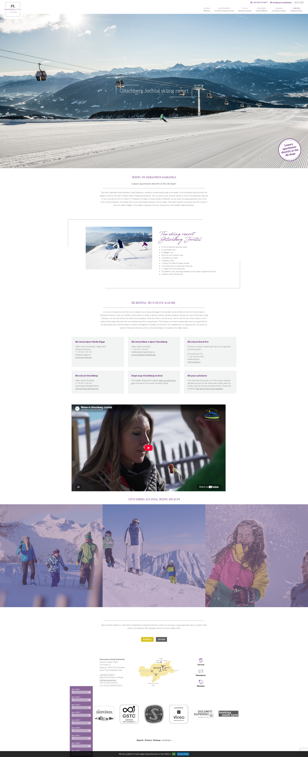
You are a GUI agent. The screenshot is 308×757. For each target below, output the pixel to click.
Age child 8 (76, 743)
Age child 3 (76, 705)
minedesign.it (166, 740)
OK (174, 754)
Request (147, 639)
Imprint (140, 740)
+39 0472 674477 (260, 2)
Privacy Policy (183, 754)
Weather (201, 686)
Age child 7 (76, 736)
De (295, 2)
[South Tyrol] (104, 714)
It (299, 2)
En (302, 2)
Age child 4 (76, 712)
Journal (200, 665)
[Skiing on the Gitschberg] (154, 555)
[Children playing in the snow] (256, 555)
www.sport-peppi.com (83, 357)
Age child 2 (76, 697)
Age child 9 (76, 751)
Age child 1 (76, 689)
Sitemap (156, 740)
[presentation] (2, 555)
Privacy (148, 740)
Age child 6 (76, 728)
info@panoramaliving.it (282, 2)
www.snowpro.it (193, 362)
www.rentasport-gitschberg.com (143, 355)
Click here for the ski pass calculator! (209, 389)
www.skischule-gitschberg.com (87, 389)
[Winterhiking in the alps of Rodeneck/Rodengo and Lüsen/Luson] (51, 555)
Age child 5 (76, 720)
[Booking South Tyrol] (228, 714)
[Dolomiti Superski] (203, 714)
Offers (161, 639)
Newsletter (201, 675)
